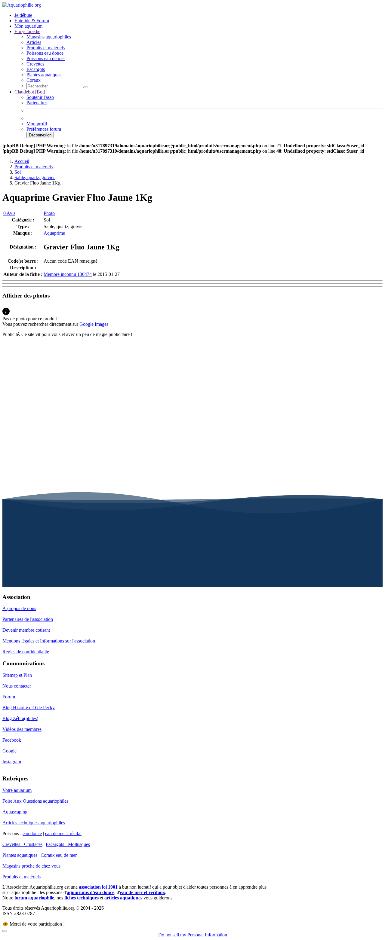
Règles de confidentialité (25, 651)
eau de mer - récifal (63, 833)
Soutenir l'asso (40, 97)
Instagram (11, 761)
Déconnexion (40, 135)
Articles (33, 42)
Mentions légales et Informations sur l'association (48, 640)
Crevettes (35, 63)
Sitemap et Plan (17, 675)
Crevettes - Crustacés (22, 844)
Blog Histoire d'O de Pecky (28, 707)
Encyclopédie (27, 31)
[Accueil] (21, 5)
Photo (49, 213)
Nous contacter (16, 685)
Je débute (23, 15)
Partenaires (36, 102)
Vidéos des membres (22, 729)
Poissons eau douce (44, 53)
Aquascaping (14, 811)
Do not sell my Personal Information (192, 934)
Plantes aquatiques (43, 74)
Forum (8, 696)
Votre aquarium (17, 790)
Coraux (33, 80)
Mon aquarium (28, 26)
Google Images (93, 324)
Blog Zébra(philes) (20, 718)
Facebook (11, 740)
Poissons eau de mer (45, 58)
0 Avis (9, 213)
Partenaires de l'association (27, 619)
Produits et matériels (45, 47)
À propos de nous (19, 608)
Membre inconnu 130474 (68, 274)
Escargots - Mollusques (68, 844)
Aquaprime (54, 233)
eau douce (32, 833)
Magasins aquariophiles (48, 36)
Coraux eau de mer (59, 855)
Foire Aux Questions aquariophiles (35, 801)
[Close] (4, 931)
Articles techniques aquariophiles (33, 822)
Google (9, 750)
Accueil (21, 161)
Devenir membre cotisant (26, 630)
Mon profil (36, 123)
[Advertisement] (182, 384)
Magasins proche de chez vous (31, 865)
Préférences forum (43, 129)
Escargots (35, 69)
